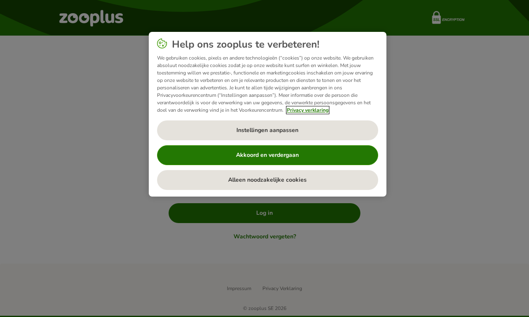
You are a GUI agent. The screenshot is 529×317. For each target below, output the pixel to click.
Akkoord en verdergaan (267, 155)
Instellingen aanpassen (267, 130)
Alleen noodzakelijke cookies (267, 180)
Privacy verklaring (308, 110)
